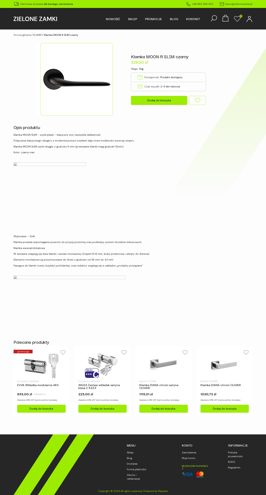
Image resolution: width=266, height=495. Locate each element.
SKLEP (132, 19)
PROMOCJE (153, 19)
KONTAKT (193, 19)
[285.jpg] (74, 79)
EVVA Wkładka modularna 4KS (38, 385)
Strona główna (22, 35)
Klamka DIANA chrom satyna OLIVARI (158, 386)
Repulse (163, 491)
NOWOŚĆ (113, 19)
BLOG (174, 19)
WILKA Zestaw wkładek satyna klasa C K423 (99, 386)
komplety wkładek (28, 381)
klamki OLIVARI (147, 381)
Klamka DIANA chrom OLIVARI (220, 385)
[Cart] (225, 18)
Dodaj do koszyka (159, 100)
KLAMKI (37, 35)
